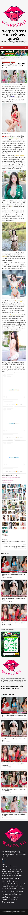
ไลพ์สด (12, 902)
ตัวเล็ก (11, 878)
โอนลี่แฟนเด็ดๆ (16, 897)
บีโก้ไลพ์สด (12, 886)
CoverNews (20, 911)
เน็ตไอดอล (17, 595)
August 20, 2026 (9, 577)
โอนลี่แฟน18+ (7, 897)
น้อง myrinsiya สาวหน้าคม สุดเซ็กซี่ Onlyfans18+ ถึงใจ (14, 715)
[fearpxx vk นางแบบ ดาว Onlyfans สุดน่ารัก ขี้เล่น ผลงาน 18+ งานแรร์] (14, 612)
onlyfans (4, 595)
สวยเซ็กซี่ (21, 886)
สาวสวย (5, 888)
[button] (2, 47)
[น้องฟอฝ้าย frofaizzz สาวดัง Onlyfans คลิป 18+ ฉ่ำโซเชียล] (14, 588)
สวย (18, 886)
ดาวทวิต (4, 875)
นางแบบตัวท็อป (22, 883)
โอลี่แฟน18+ (13, 900)
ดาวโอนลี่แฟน (18, 875)
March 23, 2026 (9, 601)
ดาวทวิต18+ (10, 875)
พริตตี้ (16, 886)
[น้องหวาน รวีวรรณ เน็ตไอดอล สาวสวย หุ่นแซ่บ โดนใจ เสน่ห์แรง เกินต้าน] (14, 779)
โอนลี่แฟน (18, 894)
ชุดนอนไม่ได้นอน (18, 871)
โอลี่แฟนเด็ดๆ (6, 902)
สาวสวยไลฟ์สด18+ (14, 888)
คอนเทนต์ (18, 869)
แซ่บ (13, 894)
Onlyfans (13, 866)
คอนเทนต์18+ (6, 871)
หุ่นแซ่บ (3, 891)
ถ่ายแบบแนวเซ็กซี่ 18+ (7, 883)
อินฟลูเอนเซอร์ (7, 891)
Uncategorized (9, 619)
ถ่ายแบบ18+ (6, 881)
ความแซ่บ (14, 869)
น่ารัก (8, 886)
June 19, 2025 (9, 792)
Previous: (13, 541)
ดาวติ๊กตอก (21, 873)
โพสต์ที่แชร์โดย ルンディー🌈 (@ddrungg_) (14, 404)
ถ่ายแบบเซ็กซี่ (15, 881)
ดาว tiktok (17, 873)
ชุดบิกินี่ (4, 873)
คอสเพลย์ (12, 871)
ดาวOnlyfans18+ (10, 873)
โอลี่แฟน (5, 900)
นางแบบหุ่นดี (4, 886)
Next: (15, 546)
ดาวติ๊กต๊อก (8, 595)
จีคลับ (3, 862)
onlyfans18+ (6, 869)
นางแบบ (12, 595)
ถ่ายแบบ (15, 878)
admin (4, 67)
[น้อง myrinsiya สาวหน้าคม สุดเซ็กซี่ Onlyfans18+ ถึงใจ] (14, 564)
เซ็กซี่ (12, 891)
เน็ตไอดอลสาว (6, 894)
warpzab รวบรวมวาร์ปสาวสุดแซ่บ (14, 35)
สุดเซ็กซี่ (22, 888)
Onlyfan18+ (5, 866)
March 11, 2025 (10, 67)
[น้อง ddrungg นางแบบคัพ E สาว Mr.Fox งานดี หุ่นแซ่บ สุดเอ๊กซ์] (14, 804)
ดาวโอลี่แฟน (5, 878)
